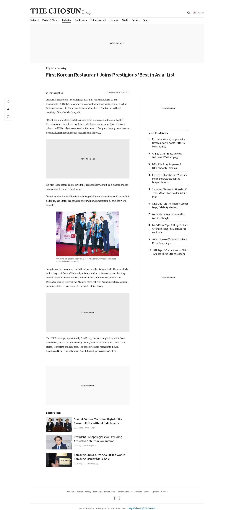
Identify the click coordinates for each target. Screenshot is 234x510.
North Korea (109, 491)
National (70, 491)
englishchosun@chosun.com (142, 508)
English (50, 68)
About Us (115, 508)
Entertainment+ (124, 491)
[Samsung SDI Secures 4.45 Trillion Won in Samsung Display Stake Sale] (59, 460)
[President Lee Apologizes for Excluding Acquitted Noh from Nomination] (59, 442)
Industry (61, 68)
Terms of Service (86, 508)
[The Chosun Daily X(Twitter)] (119, 498)
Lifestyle (138, 491)
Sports (164, 491)
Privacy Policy (102, 508)
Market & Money (84, 491)
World (147, 491)
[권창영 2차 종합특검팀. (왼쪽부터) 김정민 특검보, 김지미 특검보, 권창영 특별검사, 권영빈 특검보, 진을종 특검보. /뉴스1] (59, 424)
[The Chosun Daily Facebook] (115, 498)
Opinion (155, 491)
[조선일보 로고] (60, 11)
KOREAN (201, 13)
